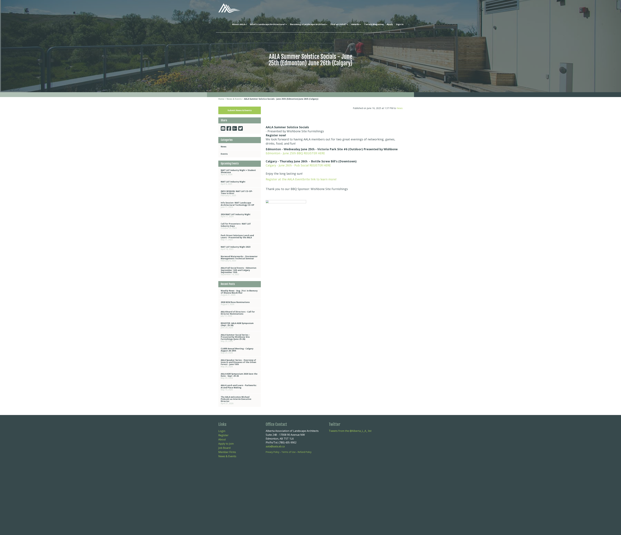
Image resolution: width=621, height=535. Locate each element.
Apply (390, 24)
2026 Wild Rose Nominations (235, 303)
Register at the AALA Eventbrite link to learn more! (301, 179)
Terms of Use (288, 451)
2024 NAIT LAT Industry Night (235, 215)
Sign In (399, 24)
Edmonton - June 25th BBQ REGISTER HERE (295, 153)
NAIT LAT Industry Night (233, 182)
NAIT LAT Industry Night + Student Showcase (238, 172)
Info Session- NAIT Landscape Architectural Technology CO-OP (237, 204)
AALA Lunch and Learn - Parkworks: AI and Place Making (239, 387)
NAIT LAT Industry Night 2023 (235, 248)
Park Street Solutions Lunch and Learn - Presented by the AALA (237, 237)
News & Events (234, 99)
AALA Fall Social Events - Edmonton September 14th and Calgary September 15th (238, 271)
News (223, 146)
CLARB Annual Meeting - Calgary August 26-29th (237, 350)
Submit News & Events (240, 110)
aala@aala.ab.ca (275, 446)
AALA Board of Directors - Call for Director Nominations (238, 313)
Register (223, 435)
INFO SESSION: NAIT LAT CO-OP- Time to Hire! (237, 193)
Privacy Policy (272, 451)
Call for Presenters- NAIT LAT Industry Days (236, 225)
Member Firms (227, 452)
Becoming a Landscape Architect (308, 24)
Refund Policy (304, 451)
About (222, 439)
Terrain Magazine (373, 24)
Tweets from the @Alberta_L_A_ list (350, 431)
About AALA (238, 24)
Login (221, 431)
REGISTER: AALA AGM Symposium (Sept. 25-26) (237, 325)
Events (224, 154)
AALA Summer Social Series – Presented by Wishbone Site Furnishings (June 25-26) (235, 338)
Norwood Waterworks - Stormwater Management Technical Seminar (239, 258)
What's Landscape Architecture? (267, 24)
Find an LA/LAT (338, 24)
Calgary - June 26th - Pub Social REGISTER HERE (298, 165)
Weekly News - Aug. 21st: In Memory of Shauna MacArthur (239, 292)
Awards (355, 24)
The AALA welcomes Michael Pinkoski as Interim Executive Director (236, 400)
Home (221, 99)
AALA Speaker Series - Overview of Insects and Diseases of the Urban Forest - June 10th (238, 363)
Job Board (224, 447)
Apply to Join (226, 443)
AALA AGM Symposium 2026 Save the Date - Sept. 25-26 (239, 375)
